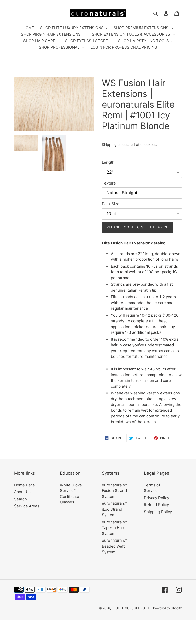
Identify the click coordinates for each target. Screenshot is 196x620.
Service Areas (26, 505)
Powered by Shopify (167, 608)
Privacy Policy (156, 497)
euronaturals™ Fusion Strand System (114, 491)
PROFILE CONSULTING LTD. (132, 608)
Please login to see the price (137, 227)
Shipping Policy (158, 511)
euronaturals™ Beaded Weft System (114, 546)
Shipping (109, 144)
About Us (22, 491)
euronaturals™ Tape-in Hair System (114, 528)
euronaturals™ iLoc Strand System (114, 509)
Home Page (24, 485)
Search (20, 499)
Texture (109, 183)
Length (108, 162)
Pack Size (110, 203)
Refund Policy (156, 504)
